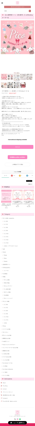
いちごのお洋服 (5, 360)
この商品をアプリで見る (17, 164)
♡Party (4, 326)
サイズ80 (6, 227)
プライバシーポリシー (8, 392)
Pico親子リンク (5, 341)
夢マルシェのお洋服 (6, 335)
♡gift (3, 249)
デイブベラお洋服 (6, 329)
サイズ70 (6, 224)
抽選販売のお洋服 (6, 338)
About (4, 382)
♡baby (5, 255)
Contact (5, 389)
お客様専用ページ (6, 264)
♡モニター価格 (5, 301)
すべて (5, 175)
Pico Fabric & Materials (7, 369)
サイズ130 (6, 242)
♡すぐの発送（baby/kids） (8, 218)
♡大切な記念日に (6, 267)
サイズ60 (6, 221)
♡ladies (5, 261)
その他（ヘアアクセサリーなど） (11, 246)
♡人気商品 (4, 273)
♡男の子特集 (7, 283)
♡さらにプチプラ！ (8, 286)
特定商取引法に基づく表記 (9, 395)
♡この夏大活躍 (7, 289)
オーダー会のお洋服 (6, 356)
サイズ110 (6, 236)
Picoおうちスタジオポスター (8, 344)
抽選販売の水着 (5, 350)
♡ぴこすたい (5, 332)
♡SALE (4, 252)
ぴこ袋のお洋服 (5, 353)
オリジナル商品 (5, 375)
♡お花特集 (6, 295)
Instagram (5, 398)
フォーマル (6, 270)
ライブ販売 (4, 372)
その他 (5, 323)
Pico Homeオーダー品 (7, 363)
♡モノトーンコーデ (8, 298)
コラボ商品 (4, 366)
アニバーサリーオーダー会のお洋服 (10, 347)
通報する (30, 184)
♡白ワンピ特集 (7, 292)
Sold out (17, 147)
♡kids (5, 258)
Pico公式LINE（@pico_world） (10, 401)
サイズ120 (6, 239)
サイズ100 (6, 233)
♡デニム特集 (7, 279)
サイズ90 (6, 230)
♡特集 (3, 276)
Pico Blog (5, 385)
